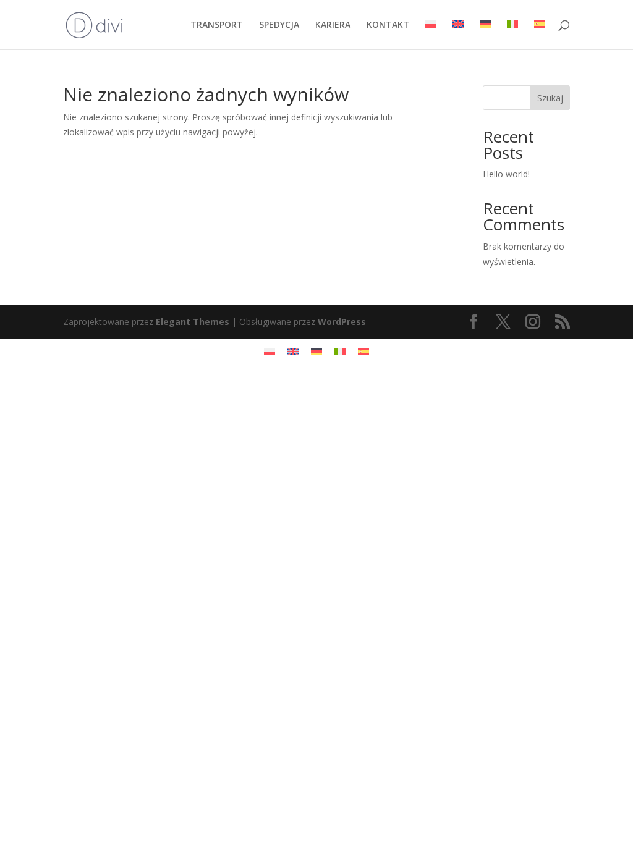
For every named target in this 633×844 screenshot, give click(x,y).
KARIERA (332, 25)
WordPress (342, 321)
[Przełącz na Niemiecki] (485, 34)
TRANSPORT (216, 25)
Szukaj (550, 98)
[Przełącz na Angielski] (458, 34)
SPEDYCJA (279, 25)
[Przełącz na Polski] (269, 351)
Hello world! (506, 174)
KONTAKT (388, 25)
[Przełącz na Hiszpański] (539, 34)
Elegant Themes (192, 321)
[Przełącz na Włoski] (512, 34)
